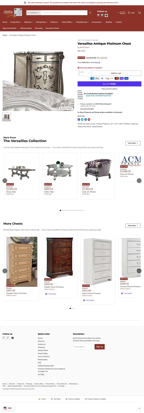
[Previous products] (5, 180)
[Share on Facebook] (79, 119)
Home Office (67, 22)
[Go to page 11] (78, 210)
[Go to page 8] (72, 210)
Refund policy (43, 360)
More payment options (109, 89)
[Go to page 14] (83, 210)
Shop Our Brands (9, 28)
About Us (41, 341)
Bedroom (28, 22)
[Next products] (139, 180)
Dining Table (11, 192)
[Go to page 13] (81, 210)
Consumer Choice (52, 28)
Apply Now (90, 96)
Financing (38, 28)
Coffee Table (49, 192)
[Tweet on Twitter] (82, 119)
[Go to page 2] (62, 210)
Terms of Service (43, 356)
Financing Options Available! (90, 68)
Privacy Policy (43, 353)
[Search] (90, 12)
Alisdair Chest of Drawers (54, 287)
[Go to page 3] (63, 210)
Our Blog (41, 374)
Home (5, 22)
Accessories (97, 22)
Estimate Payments (103, 96)
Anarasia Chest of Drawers (130, 286)
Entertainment (82, 22)
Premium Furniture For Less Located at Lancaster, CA (40, 386)
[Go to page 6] (69, 210)
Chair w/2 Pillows (89, 192)
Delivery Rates (26, 28)
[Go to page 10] (76, 210)
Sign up (99, 346)
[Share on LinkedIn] (85, 119)
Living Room (15, 22)
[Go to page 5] (67, 210)
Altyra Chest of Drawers (91, 293)
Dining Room (41, 22)
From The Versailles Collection (88, 40)
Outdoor (109, 22)
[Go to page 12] (80, 210)
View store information (87, 109)
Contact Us (42, 344)
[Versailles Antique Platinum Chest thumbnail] (6, 117)
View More (132, 143)
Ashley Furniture (11, 295)
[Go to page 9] (74, 210)
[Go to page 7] (71, 210)
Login (133, 13)
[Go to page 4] (65, 210)
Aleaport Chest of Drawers (16, 293)
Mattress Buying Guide (46, 366)
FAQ (39, 363)
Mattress (54, 22)
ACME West (84, 47)
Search (40, 338)
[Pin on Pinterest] (89, 119)
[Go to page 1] (60, 210)
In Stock (118, 22)
